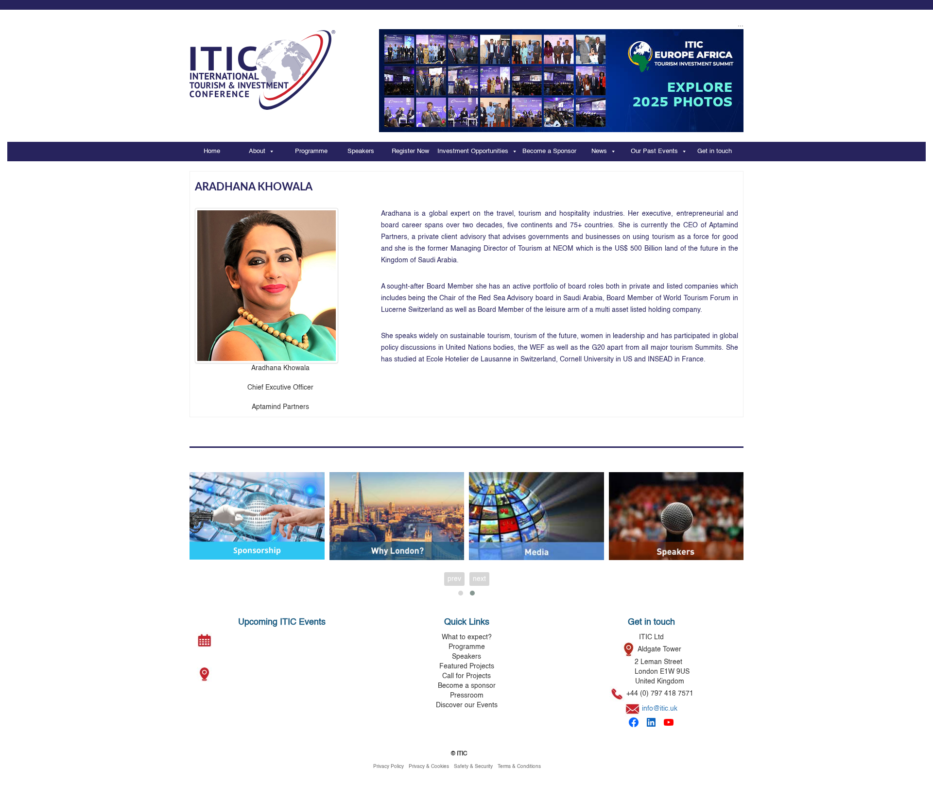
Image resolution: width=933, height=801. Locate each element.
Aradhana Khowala (253, 187)
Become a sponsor (467, 685)
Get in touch (714, 151)
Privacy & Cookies (429, 766)
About (257, 151)
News (599, 151)
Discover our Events (467, 705)
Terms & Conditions (519, 766)
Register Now (410, 151)
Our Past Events (654, 151)
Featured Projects (466, 666)
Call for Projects (466, 676)
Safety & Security (473, 766)
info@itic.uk (659, 708)
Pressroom (467, 695)
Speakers (360, 151)
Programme (311, 151)
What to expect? (467, 637)
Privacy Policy (388, 766)
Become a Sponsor (549, 151)
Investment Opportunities (472, 151)
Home (212, 151)
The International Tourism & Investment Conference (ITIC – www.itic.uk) (262, 65)
